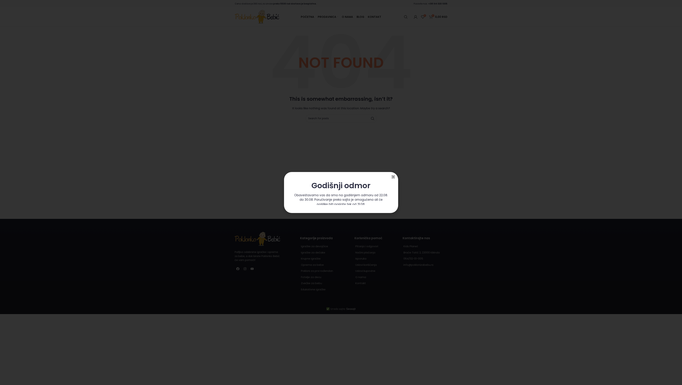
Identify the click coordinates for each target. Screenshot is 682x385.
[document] (341, 192)
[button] (393, 177)
